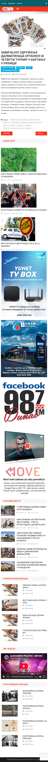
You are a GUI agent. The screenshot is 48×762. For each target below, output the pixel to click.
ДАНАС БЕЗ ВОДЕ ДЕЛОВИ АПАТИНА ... (33, 616)
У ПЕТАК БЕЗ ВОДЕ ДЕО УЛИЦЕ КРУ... (35, 632)
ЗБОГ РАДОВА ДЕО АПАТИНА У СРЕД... (35, 601)
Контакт (19, 3)
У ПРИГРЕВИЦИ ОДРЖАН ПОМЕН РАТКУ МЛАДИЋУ (31, 508)
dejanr (27, 714)
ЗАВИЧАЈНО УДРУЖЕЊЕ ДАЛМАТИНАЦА (25, 120)
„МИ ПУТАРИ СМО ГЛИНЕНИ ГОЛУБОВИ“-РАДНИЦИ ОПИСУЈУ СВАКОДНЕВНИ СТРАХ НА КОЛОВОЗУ (31, 537)
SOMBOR (21, 67)
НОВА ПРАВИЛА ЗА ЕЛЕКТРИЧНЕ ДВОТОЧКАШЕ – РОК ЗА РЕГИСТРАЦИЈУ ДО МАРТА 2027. (31, 522)
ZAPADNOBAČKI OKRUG (10, 70)
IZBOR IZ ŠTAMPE (8, 67)
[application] (24, 666)
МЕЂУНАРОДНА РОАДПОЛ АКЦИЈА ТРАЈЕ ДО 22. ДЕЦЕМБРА (20, 245)
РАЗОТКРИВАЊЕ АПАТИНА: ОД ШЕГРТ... (35, 722)
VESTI (29, 67)
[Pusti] (4, 677)
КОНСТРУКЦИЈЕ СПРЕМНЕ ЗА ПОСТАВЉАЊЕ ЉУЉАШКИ (23, 210)
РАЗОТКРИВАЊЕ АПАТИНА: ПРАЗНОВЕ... (33, 692)
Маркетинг (11, 3)
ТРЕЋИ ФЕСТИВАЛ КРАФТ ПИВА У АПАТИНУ (42, 133)
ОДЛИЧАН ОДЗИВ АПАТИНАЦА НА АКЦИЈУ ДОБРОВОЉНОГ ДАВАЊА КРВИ (32, 551)
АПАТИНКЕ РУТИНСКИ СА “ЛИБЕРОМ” (8, 133)
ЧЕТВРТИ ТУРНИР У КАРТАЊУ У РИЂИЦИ (17, 128)
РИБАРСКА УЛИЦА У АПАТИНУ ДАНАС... (34, 586)
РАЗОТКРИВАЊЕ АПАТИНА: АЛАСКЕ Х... (33, 707)
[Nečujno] (40, 677)
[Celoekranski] (44, 677)
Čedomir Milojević (21, 74)
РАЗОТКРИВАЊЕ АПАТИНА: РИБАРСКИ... (33, 737)
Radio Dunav (18, 180)
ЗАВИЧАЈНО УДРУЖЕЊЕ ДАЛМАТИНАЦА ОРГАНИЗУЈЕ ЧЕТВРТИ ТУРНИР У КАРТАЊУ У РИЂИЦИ (22, 124)
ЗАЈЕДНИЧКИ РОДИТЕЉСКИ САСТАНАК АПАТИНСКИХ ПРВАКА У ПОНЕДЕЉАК (31, 565)
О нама (4, 3)
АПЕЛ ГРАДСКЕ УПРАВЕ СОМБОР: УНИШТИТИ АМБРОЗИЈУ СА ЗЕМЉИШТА (24, 175)
